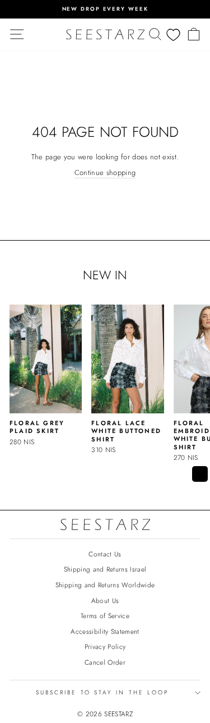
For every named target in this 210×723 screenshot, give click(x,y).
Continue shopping (105, 173)
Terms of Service (105, 615)
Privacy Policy (105, 646)
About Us (105, 600)
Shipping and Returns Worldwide (105, 585)
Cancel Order (105, 662)
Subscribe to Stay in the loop (102, 692)
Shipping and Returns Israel (105, 569)
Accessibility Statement (105, 631)
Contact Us (104, 554)
